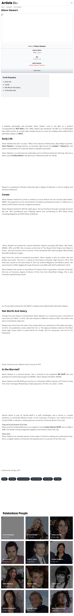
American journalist (23, 479)
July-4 (39, 52)
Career (7, 85)
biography (9, 7)
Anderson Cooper (16, 253)
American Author (36, 479)
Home (2, 7)
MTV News (57, 479)
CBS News (12, 479)
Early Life (8, 82)
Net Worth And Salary (13, 87)
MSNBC (4, 479)
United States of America (37, 65)
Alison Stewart (48, 479)
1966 (35, 52)
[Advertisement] (37, 110)
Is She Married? (10, 90)
